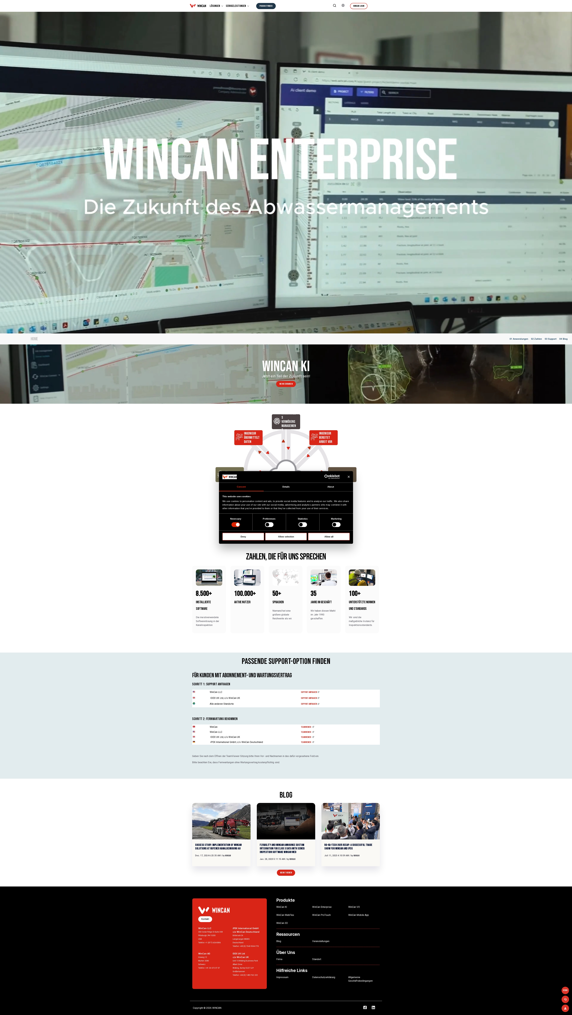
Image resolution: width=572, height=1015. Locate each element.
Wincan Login (358, 6)
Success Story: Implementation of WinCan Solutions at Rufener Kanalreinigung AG (218, 846)
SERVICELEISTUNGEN (236, 6)
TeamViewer (306, 727)
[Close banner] (349, 477)
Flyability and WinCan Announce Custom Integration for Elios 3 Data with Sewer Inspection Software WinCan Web (282, 848)
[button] (334, 6)
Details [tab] (286, 486)
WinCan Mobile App (358, 915)
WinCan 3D (282, 923)
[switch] (269, 524)
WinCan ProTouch (321, 915)
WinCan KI (281, 907)
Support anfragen (309, 692)
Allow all (328, 536)
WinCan (228, 855)
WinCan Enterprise (322, 907)
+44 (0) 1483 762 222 (249, 975)
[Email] (565, 1008)
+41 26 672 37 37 (212, 968)
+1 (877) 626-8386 (213, 943)
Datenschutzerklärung (323, 977)
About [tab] (330, 486)
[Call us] (565, 999)
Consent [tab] (241, 486)
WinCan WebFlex (285, 915)
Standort (316, 959)
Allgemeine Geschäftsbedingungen (360, 979)
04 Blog (563, 339)
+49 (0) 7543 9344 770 (249, 946)
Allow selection (286, 536)
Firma (279, 959)
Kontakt (205, 919)
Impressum (282, 977)
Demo (565, 990)
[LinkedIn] (375, 1008)
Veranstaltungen (320, 941)
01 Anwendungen (519, 339)
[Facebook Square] (366, 1008)
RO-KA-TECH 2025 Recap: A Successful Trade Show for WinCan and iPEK (348, 846)
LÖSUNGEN (215, 6)
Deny (243, 536)
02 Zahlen (536, 339)
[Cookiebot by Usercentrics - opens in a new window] (329, 477)
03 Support (551, 339)
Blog (278, 941)
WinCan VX (354, 907)
